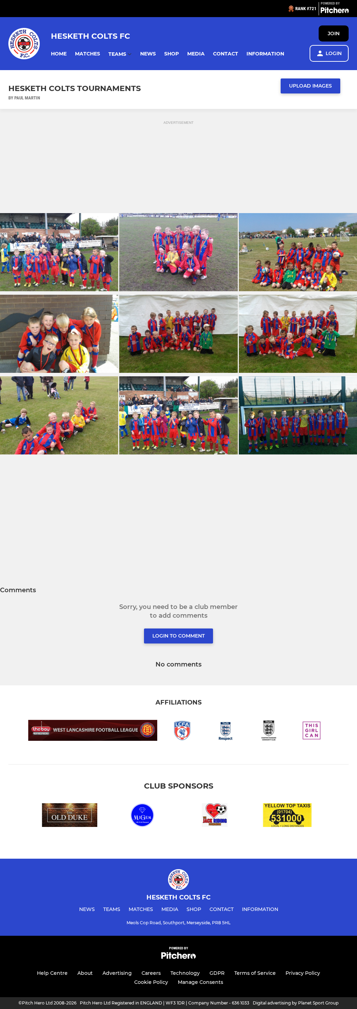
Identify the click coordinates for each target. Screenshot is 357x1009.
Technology (185, 973)
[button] (59, 54)
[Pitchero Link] (335, 11)
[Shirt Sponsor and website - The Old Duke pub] (70, 816)
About (85, 973)
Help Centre (52, 973)
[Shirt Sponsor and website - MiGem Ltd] (142, 816)
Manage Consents (200, 982)
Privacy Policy (303, 973)
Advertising (117, 973)
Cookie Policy (151, 982)
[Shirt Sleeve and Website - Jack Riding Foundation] (215, 816)
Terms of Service (255, 973)
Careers (151, 973)
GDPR (217, 973)
